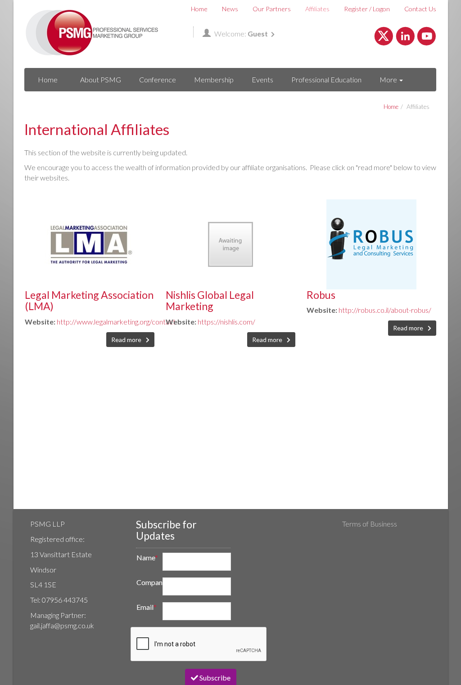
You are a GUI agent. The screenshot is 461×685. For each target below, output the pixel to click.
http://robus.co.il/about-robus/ (385, 310)
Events (262, 79)
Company (146, 582)
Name (146, 557)
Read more (127, 339)
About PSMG (100, 79)
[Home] (91, 33)
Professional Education (326, 79)
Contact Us (420, 9)
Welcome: (241, 33)
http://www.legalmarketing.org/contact (116, 321)
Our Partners (272, 9)
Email (146, 607)
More (389, 79)
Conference (157, 79)
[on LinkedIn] (405, 35)
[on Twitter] (383, 35)
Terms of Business (369, 523)
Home (199, 9)
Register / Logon (367, 9)
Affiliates (317, 9)
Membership (214, 79)
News (230, 9)
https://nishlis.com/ (226, 321)
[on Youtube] (426, 35)
